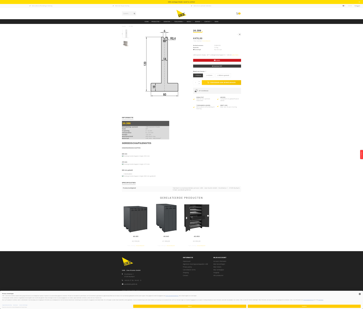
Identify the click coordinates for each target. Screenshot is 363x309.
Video (218, 60)
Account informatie (219, 261)
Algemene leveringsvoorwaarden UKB (195, 264)
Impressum (186, 261)
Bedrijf (197, 21)
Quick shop (136, 236)
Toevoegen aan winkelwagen (223, 82)
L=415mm (209, 75)
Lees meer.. (235, 55)
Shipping (186, 272)
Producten (155, 21)
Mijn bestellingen (219, 264)
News (216, 21)
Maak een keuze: (199, 71)
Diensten (167, 21)
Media (189, 21)
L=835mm (198, 75)
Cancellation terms (189, 270)
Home (147, 21)
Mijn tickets (217, 267)
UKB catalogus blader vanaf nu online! (181, 2)
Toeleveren (178, 21)
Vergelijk (216, 272)
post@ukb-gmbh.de (130, 284)
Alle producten (218, 275)
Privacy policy (187, 267)
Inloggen (357, 6)
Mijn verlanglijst (218, 270)
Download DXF (217, 66)
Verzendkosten (206, 41)
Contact (207, 21)
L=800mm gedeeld (223, 75)
